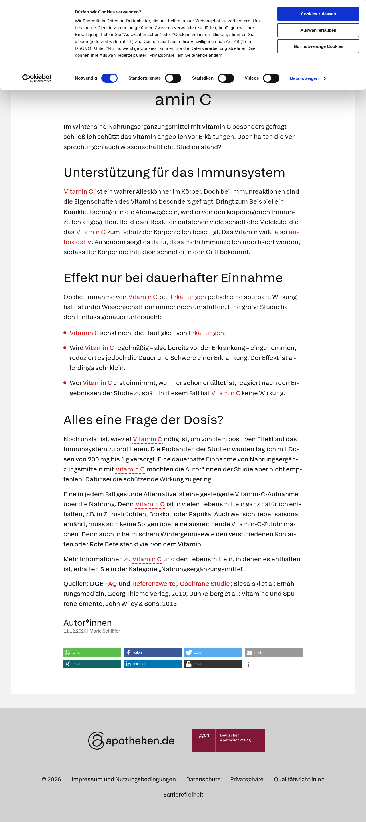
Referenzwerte (154, 584)
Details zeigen (304, 78)
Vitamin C (78, 191)
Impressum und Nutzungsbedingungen (123, 779)
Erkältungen (188, 297)
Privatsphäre (247, 779)
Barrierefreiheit (183, 794)
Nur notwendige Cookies (318, 46)
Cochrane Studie (205, 584)
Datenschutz (203, 779)
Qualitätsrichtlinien (299, 779)
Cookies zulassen (318, 13)
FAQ (111, 584)
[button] (92, 652)
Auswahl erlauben (318, 30)
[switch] (173, 78)
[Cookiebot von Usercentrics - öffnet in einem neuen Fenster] (37, 78)
